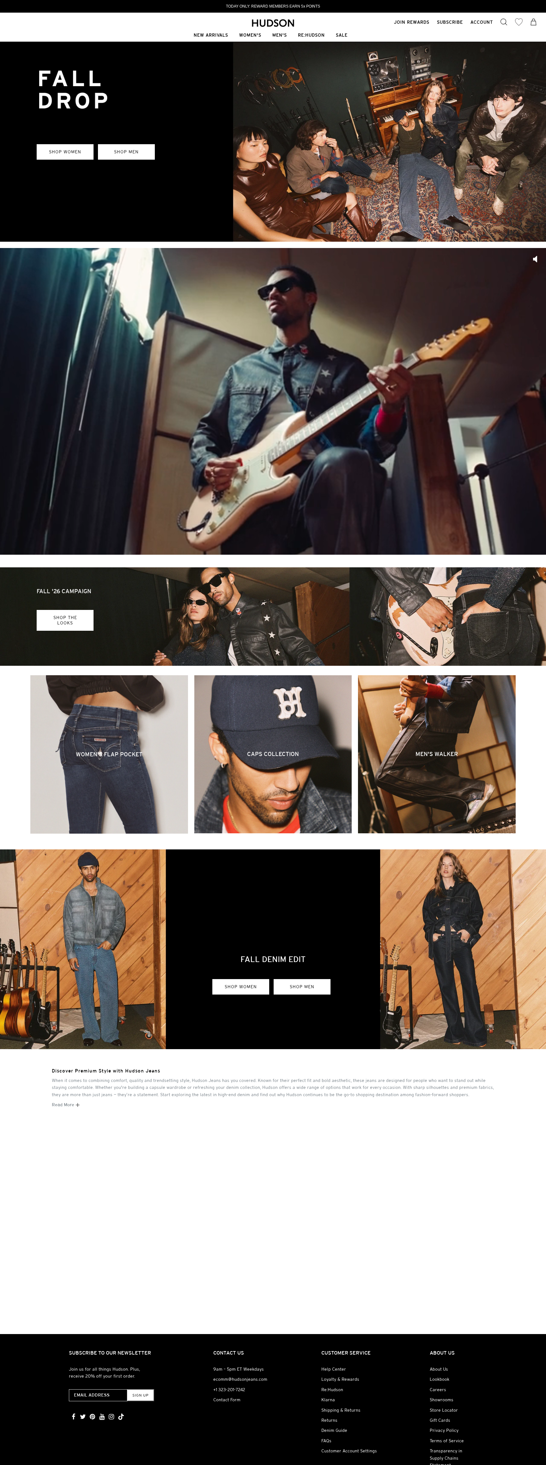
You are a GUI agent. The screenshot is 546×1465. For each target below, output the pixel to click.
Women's (250, 35)
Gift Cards (440, 1420)
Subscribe (450, 22)
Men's (279, 35)
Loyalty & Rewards (340, 1379)
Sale (342, 35)
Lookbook (439, 1379)
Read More (64, 1104)
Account (481, 22)
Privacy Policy (444, 1430)
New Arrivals (211, 35)
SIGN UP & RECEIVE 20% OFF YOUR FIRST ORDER (273, 6)
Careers (438, 1389)
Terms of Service (447, 1440)
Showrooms (441, 1399)
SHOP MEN (302, 986)
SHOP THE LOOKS (65, 620)
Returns (329, 1420)
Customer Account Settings (349, 1450)
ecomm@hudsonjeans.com (240, 1379)
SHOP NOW (63, 211)
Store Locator (444, 1410)
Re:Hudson (311, 35)
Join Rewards (411, 22)
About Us (439, 1369)
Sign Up (140, 1395)
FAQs (326, 1440)
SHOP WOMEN (241, 986)
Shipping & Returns (341, 1410)
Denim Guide (334, 1430)
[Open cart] (533, 23)
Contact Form (226, 1399)
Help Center (333, 1369)
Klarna (328, 1399)
